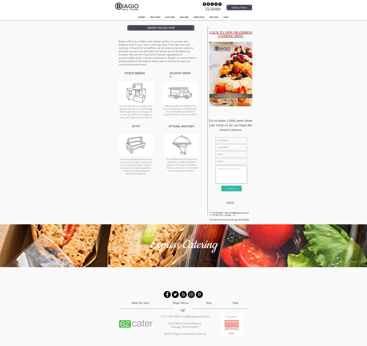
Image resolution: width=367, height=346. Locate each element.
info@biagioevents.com (239, 213)
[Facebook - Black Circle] (204, 4)
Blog (208, 303)
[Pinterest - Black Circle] (220, 4)
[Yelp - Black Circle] (212, 4)
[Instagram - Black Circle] (216, 4)
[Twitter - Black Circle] (208, 4)
